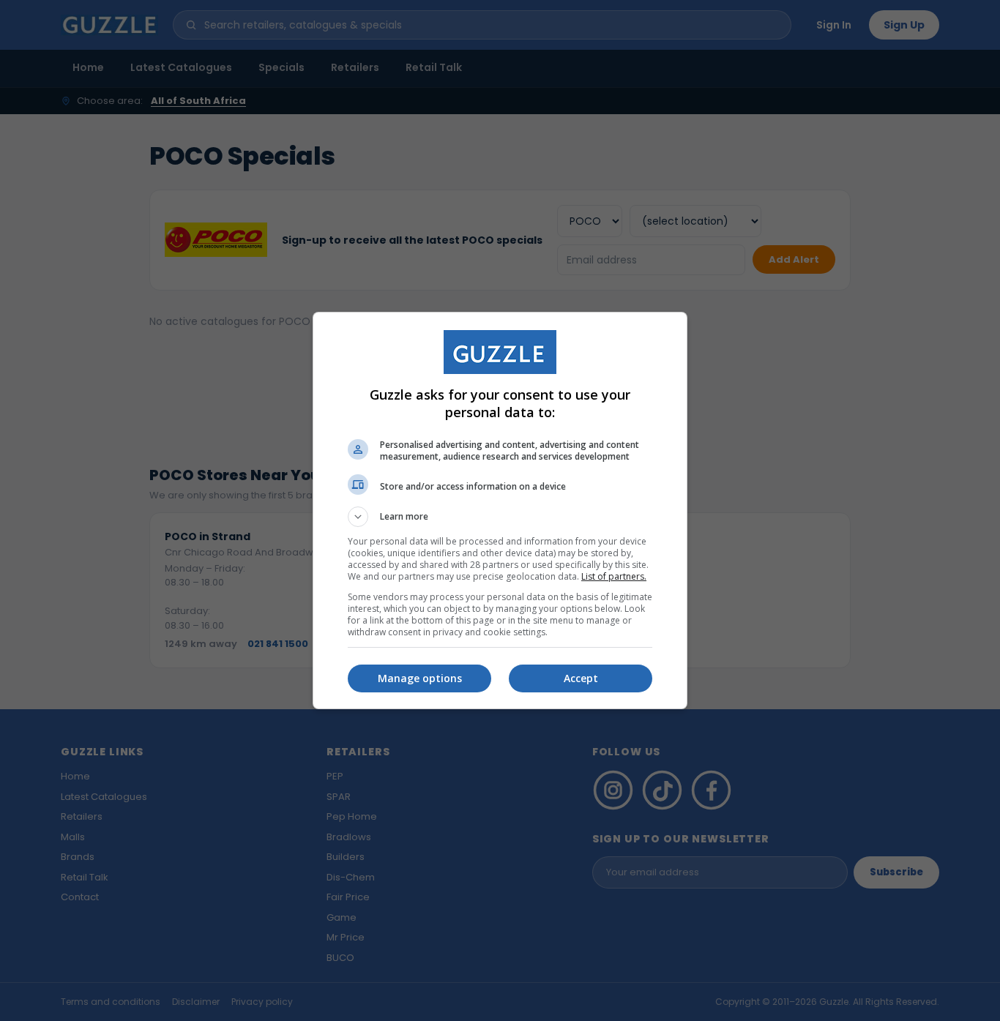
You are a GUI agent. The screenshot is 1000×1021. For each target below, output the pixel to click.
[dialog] (500, 510)
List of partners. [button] (613, 576)
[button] (500, 516)
